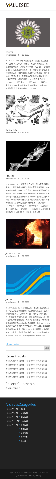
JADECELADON (13, 253)
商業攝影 (24, 433)
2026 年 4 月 (12, 417)
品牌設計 (24, 413)
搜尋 (47, 348)
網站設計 (24, 417)
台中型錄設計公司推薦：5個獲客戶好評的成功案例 (26, 368)
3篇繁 (23, 409)
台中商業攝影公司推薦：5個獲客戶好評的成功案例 (26, 364)
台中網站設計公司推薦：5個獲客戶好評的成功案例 (26, 376)
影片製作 (24, 436)
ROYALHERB (11, 129)
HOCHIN (10, 176)
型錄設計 (24, 429)
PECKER (9, 52)
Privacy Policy (35, 475)
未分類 (23, 440)
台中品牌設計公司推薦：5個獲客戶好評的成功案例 (26, 372)
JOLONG (9, 299)
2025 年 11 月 (13, 421)
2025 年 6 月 (12, 425)
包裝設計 (24, 421)
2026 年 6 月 (12, 409)
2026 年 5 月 (12, 413)
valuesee (12, 55)
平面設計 (24, 425)
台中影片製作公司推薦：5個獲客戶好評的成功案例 (26, 360)
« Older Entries (12, 344)
